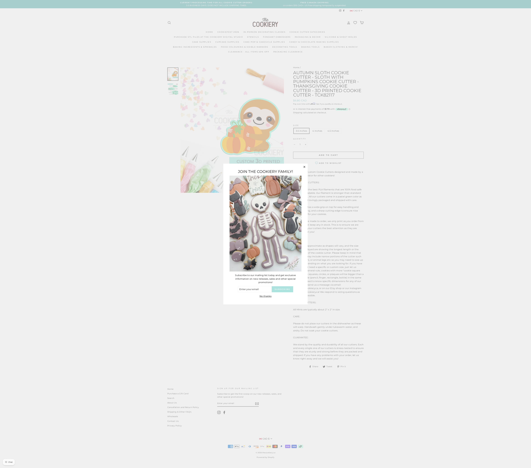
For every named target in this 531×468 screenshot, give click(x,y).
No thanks (266, 296)
